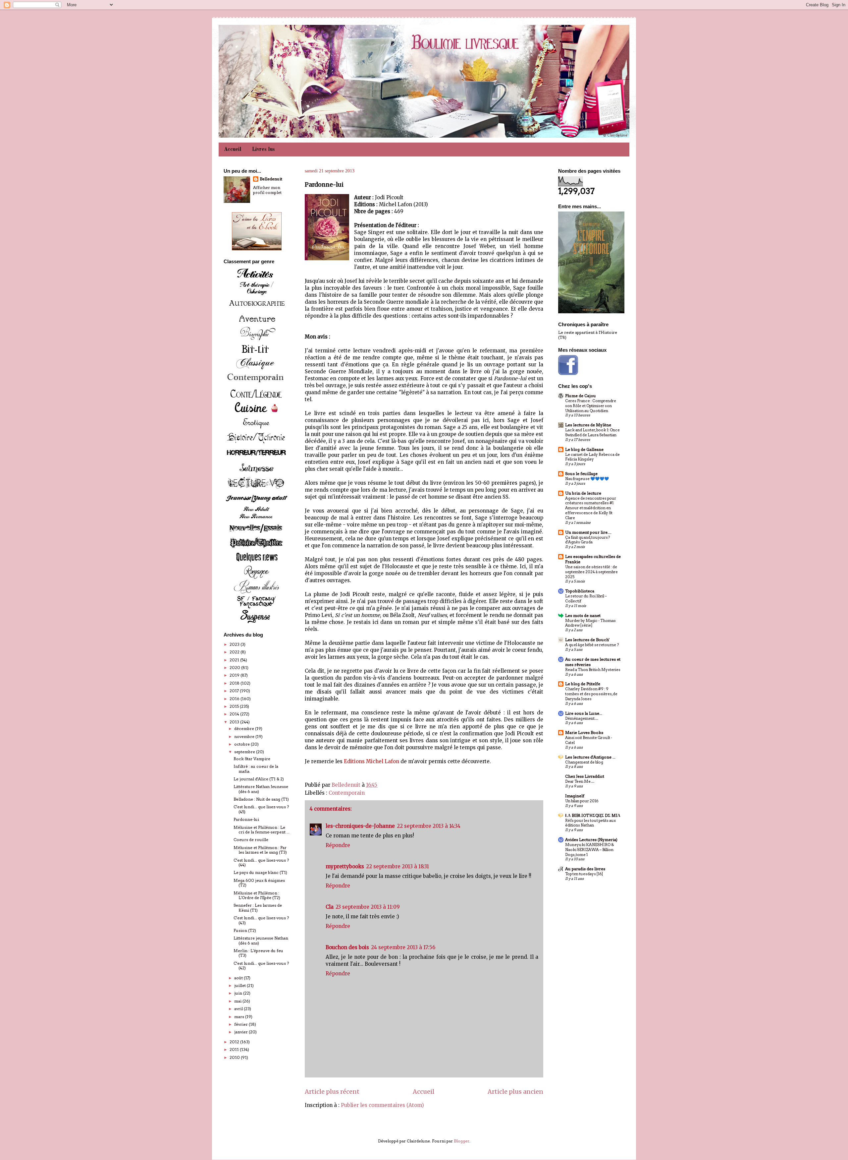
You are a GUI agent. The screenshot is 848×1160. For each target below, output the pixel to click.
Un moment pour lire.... (588, 532)
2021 (235, 659)
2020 (235, 667)
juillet (240, 985)
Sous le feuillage (581, 473)
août (239, 977)
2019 (235, 675)
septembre (245, 751)
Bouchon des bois (347, 947)
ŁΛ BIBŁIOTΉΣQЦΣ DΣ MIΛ (592, 815)
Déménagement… (581, 718)
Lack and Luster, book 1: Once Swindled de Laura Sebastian (592, 432)
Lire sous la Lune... (583, 713)
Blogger (461, 1140)
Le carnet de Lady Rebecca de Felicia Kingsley (592, 457)
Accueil (232, 149)
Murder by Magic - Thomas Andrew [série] (590, 623)
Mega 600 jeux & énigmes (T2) (259, 882)
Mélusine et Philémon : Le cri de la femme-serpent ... (262, 829)
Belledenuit (271, 178)
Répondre (338, 845)
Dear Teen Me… (579, 781)
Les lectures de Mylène (588, 424)
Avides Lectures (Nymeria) (591, 839)
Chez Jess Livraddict (584, 776)
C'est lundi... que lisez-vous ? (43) (261, 920)
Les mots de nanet (583, 615)
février (241, 1024)
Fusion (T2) (245, 930)
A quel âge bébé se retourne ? (592, 644)
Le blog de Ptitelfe (582, 683)
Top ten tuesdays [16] (584, 874)
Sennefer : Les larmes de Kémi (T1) (258, 907)
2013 (235, 721)
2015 (235, 706)
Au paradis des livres (585, 868)
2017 (235, 690)
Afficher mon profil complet (267, 190)
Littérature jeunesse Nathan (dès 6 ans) (261, 940)
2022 (235, 651)
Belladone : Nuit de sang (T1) (261, 799)
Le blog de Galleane (584, 449)
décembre (244, 728)
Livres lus (263, 149)
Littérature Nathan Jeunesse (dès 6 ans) (261, 789)
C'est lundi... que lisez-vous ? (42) (261, 965)
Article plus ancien (515, 1091)
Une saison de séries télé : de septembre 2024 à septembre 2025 (591, 572)
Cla (330, 907)
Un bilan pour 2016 (581, 801)
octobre (242, 744)
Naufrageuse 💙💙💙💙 (587, 478)
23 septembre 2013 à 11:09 (368, 907)
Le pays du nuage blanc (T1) (260, 872)
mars (239, 1016)
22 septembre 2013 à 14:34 (428, 826)
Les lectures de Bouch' (587, 639)
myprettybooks (345, 866)
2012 (235, 1041)
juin (238, 993)
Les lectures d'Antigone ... (590, 757)
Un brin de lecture (583, 493)
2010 (235, 1057)
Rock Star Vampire (252, 758)
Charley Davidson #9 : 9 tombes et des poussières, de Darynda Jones (591, 694)
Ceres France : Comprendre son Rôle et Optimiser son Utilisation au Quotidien (590, 405)
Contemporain (347, 793)
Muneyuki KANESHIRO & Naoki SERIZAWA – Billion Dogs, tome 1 (589, 849)
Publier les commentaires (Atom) (382, 1105)
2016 (235, 698)
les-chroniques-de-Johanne (360, 826)
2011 (235, 1049)
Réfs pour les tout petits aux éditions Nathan (590, 823)
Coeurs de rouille (251, 839)
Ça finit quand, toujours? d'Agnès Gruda (587, 540)
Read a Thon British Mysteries (592, 669)
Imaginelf (574, 795)
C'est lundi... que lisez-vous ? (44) (261, 862)
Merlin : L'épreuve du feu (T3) (258, 953)
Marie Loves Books (584, 732)
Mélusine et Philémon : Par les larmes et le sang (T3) (260, 850)
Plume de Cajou (580, 395)
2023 (235, 644)
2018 (235, 683)
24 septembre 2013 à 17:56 (403, 947)
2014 (235, 713)
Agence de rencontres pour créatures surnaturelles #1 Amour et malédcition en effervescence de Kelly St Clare (590, 508)
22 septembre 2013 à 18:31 (397, 866)
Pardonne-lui (246, 819)
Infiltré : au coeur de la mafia (256, 768)
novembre (244, 736)
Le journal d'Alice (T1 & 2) (259, 778)
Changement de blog (584, 762)
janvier (241, 1031)
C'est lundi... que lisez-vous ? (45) (261, 809)
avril (239, 1008)
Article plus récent (332, 1091)
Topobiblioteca (579, 590)
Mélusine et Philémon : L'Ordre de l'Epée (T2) (257, 895)
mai (238, 1001)
